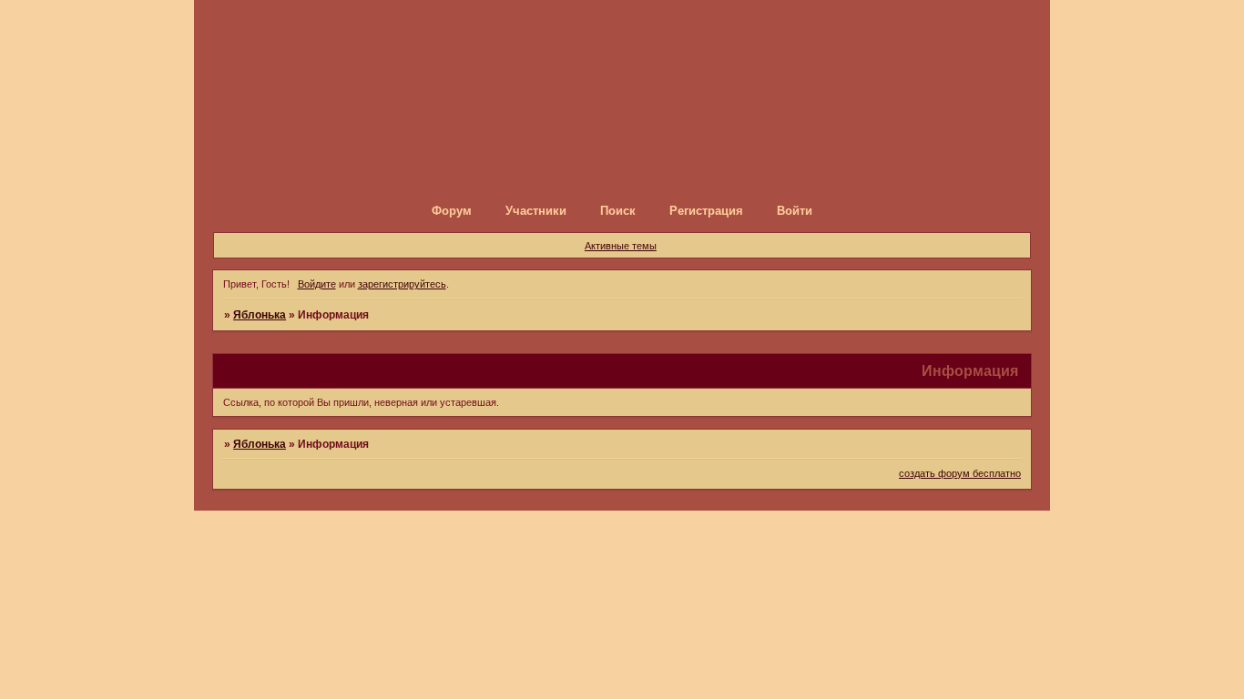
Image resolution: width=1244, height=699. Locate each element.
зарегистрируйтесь (402, 284)
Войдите (317, 284)
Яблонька (259, 315)
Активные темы (621, 245)
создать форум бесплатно (960, 473)
